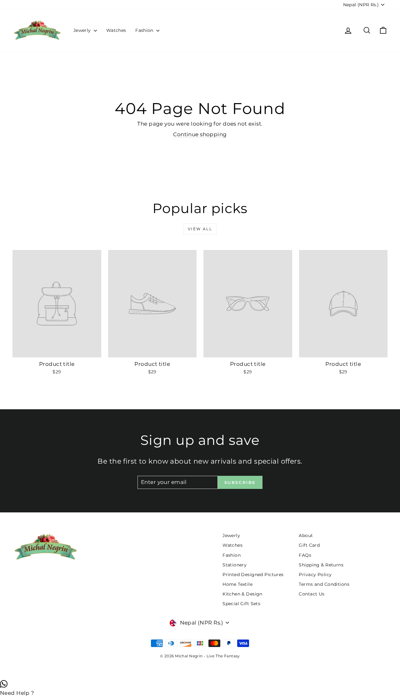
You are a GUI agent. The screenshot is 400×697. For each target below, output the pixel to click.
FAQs (305, 555)
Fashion (145, 30)
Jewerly (82, 30)
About (306, 535)
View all (200, 229)
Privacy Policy (315, 574)
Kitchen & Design (242, 594)
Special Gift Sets (241, 603)
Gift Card (309, 545)
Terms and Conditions (324, 584)
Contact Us (311, 594)
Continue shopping (200, 134)
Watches (116, 30)
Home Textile (237, 584)
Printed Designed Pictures (253, 574)
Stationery (234, 565)
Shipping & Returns (321, 565)
